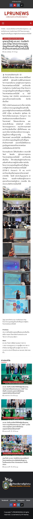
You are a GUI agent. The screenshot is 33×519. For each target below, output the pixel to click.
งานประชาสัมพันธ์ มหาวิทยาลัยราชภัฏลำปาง (13, 38)
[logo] (16, 484)
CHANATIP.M (7, 395)
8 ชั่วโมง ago (15, 467)
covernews (15, 515)
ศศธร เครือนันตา (8, 52)
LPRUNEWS (16, 13)
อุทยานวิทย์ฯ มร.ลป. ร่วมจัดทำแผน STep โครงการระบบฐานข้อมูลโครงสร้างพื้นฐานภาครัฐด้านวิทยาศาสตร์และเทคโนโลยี (15, 322)
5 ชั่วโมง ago (15, 395)
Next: (16, 347)
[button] (3, 23)
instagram (21, 500)
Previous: (16, 333)
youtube (13, 500)
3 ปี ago (16, 52)
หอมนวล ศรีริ (7, 431)
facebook (5, 500)
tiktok (28, 500)
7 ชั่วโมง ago (15, 431)
